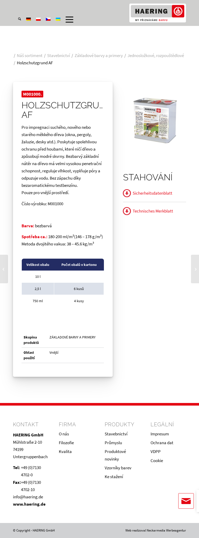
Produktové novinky (115, 455)
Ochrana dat (162, 442)
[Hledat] (17, 19)
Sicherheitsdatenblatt (152, 193)
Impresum (160, 434)
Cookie (157, 460)
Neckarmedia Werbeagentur (166, 530)
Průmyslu (113, 442)
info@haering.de (28, 497)
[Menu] (66, 19)
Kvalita (65, 451)
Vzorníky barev (118, 468)
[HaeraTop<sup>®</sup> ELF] (4, 269)
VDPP (156, 451)
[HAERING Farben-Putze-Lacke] (157, 13)
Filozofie (66, 442)
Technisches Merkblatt (153, 211)
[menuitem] (17, 5)
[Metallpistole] (195, 269)
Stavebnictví (116, 434)
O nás (64, 434)
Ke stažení (114, 476)
